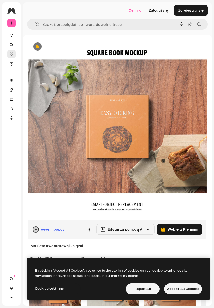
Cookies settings (49, 288)
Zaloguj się (158, 10)
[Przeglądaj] (11, 64)
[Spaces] (11, 90)
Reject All (142, 289)
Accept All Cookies (183, 289)
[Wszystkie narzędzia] (11, 80)
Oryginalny (64, 46)
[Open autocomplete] (34, 24)
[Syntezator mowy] (11, 118)
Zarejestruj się (191, 10)
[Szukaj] (11, 45)
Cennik (135, 10)
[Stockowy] (11, 54)
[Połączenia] (11, 279)
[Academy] (11, 288)
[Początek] (11, 35)
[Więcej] (11, 297)
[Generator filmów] (11, 109)
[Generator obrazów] (11, 99)
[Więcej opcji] (89, 229)
